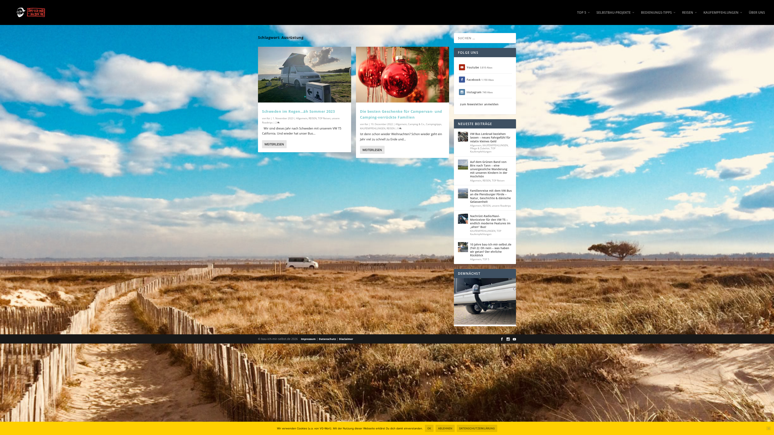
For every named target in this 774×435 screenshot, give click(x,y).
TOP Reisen (324, 118)
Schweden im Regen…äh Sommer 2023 (298, 111)
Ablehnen (445, 428)
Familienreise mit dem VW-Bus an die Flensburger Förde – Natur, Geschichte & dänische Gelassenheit (491, 196)
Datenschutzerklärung (477, 428)
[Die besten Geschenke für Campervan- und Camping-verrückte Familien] (402, 75)
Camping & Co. (416, 124)
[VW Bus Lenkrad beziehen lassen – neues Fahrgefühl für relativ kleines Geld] (463, 137)
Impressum (308, 339)
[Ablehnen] (768, 428)
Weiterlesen (274, 144)
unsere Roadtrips (501, 205)
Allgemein (301, 118)
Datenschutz (327, 339)
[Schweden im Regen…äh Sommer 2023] (304, 75)
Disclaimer (346, 339)
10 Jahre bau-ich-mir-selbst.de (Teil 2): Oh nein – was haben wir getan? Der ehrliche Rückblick (490, 249)
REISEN (687, 13)
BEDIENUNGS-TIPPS (656, 13)
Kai (268, 118)
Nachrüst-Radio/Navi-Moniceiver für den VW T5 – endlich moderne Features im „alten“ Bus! (490, 221)
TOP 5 (581, 13)
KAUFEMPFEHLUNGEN (721, 13)
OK (429, 428)
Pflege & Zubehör (480, 148)
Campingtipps (433, 124)
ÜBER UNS (757, 13)
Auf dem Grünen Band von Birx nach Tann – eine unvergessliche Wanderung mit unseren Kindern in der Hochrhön (488, 169)
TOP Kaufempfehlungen (482, 150)
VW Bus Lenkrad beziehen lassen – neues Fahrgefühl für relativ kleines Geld (490, 137)
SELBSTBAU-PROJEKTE (613, 13)
